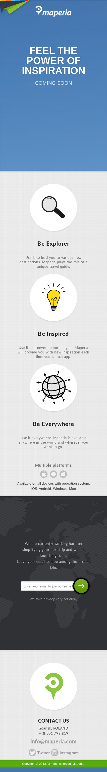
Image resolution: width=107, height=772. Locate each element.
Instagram (69, 753)
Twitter (43, 753)
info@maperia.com (53, 741)
